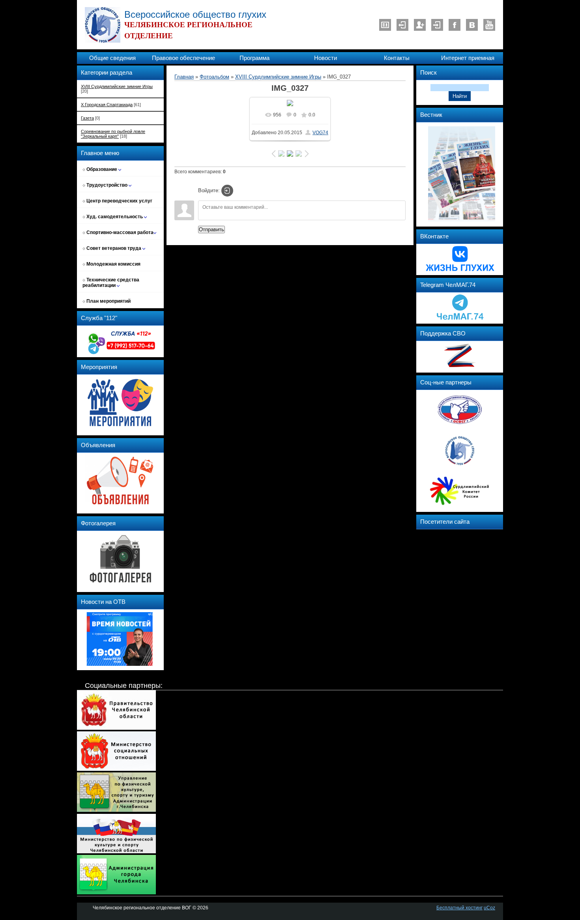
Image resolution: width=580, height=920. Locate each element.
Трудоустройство (107, 185)
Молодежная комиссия (112, 264)
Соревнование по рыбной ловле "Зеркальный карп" (113, 134)
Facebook (454, 25)
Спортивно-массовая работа (119, 232)
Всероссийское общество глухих (195, 14)
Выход (402, 25)
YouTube (489, 25)
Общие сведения (112, 58)
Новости (325, 58)
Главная (184, 77)
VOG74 (320, 132)
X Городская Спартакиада (107, 104)
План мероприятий (108, 301)
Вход (437, 25)
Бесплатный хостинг (459, 908)
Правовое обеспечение (183, 58)
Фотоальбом (214, 77)
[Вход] (227, 191)
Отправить (211, 229)
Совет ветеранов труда (113, 248)
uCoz (489, 908)
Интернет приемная (467, 58)
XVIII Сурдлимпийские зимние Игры (117, 86)
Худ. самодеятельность (114, 216)
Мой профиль (385, 25)
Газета (87, 118)
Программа (254, 58)
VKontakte (472, 25)
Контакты (397, 58)
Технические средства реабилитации (110, 282)
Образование (101, 169)
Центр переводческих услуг (118, 201)
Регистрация (420, 25)
